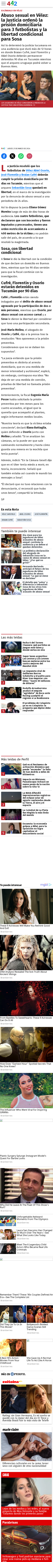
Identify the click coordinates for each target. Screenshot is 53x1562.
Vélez (29, 170)
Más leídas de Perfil (15, 759)
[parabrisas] (26, 1523)
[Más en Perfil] (18, 1374)
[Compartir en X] (12, 156)
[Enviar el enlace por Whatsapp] (21, 156)
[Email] (29, 156)
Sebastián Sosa (22, 187)
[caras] (26, 1476)
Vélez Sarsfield (8, 514)
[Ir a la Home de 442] (12, 5)
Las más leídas (11, 637)
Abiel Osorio (25, 514)
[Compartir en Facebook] (4, 156)
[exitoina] (26, 1382)
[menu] (3, 3)
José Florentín (41, 514)
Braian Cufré (7, 520)
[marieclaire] (26, 1430)
